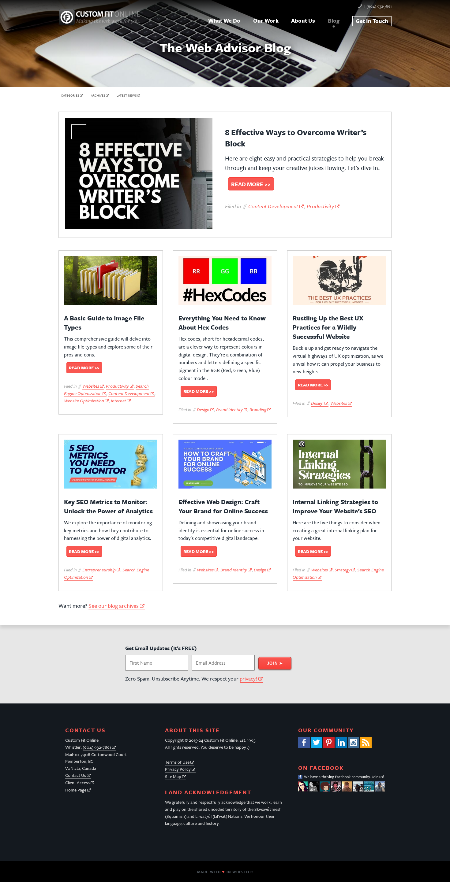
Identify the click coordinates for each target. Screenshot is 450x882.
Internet (118, 400)
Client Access (77, 782)
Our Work (266, 20)
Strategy (343, 569)
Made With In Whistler (225, 871)
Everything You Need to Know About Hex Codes (222, 322)
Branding (257, 409)
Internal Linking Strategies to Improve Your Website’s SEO (335, 506)
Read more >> (251, 184)
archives (98, 95)
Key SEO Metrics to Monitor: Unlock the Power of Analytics (108, 506)
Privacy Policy (178, 769)
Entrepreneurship (99, 569)
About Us (303, 20)
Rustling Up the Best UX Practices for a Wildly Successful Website (328, 327)
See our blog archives (113, 606)
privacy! (248, 678)
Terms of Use (177, 762)
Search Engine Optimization (106, 390)
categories (70, 95)
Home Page (75, 790)
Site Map (173, 776)
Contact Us (75, 775)
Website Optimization (84, 400)
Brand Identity (229, 409)
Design (203, 409)
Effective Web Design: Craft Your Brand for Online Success (223, 506)
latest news (127, 95)
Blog (333, 20)
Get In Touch (372, 21)
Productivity (320, 206)
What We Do (224, 20)
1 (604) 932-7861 (378, 6)
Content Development (273, 206)
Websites (90, 386)
